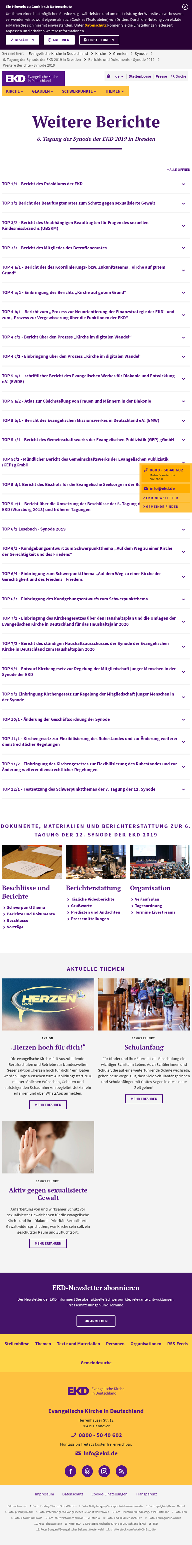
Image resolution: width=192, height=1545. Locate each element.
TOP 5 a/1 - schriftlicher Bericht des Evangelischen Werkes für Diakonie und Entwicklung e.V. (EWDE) (88, 378)
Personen (115, 1343)
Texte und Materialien (78, 1343)
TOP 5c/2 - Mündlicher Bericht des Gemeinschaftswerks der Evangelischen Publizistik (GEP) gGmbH (85, 462)
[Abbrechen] (185, 7)
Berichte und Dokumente (31, 914)
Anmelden (99, 1321)
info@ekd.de (162, 488)
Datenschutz (95, 25)
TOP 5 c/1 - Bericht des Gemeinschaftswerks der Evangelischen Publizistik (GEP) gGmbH (88, 439)
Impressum (44, 1493)
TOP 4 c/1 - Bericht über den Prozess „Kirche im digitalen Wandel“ (67, 337)
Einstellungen (101, 40)
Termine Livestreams (155, 912)
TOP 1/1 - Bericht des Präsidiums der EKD (42, 184)
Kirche (101, 53)
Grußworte (81, 905)
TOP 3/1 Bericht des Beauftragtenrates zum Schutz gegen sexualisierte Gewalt (78, 203)
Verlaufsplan (147, 899)
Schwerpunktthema (26, 907)
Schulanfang (144, 1047)
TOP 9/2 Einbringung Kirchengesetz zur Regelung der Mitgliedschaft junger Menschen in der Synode (88, 697)
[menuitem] (108, 76)
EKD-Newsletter (162, 497)
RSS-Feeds (177, 1343)
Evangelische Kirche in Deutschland (59, 53)
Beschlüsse (17, 920)
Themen (112, 91)
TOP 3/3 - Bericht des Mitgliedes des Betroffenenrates (54, 248)
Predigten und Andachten (95, 912)
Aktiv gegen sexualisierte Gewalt (48, 1194)
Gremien (120, 53)
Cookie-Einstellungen (110, 1493)
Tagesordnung (148, 905)
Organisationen (145, 1343)
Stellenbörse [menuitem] (140, 76)
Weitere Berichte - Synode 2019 (29, 65)
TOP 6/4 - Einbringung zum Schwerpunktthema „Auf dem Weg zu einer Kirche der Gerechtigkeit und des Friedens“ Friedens (81, 576)
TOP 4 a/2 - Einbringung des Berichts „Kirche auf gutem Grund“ (64, 292)
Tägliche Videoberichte (92, 899)
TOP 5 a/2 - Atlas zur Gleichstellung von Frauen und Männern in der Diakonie (76, 401)
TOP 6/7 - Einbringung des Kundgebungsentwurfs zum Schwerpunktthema (75, 599)
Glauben (41, 91)
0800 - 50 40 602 (166, 470)
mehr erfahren (48, 1104)
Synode (141, 53)
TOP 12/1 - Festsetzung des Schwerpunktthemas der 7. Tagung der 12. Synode (78, 789)
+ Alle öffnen (178, 169)
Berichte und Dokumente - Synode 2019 (121, 59)
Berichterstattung (93, 888)
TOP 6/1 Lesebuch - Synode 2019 (34, 529)
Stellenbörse (16, 1343)
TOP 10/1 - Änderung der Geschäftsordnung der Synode (56, 719)
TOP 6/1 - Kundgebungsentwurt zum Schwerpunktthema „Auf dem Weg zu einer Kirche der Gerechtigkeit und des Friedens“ (87, 551)
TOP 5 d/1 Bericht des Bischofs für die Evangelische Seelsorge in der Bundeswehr (81, 484)
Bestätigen (24, 40)
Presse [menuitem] (161, 76)
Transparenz (146, 1493)
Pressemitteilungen (90, 918)
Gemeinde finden (162, 506)
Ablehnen (61, 40)
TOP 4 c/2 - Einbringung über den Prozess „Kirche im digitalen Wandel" (72, 356)
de (117, 76)
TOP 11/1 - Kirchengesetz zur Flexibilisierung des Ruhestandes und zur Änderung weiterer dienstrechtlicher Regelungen (90, 741)
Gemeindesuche (96, 1362)
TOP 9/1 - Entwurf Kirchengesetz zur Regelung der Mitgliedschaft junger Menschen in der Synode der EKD (89, 671)
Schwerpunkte (77, 91)
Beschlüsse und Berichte (26, 892)
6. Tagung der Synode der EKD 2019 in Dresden (42, 59)
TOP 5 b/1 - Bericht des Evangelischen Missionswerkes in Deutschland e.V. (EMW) (80, 420)
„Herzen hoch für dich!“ (48, 1047)
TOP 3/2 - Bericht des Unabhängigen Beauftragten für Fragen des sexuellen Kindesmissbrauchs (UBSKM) (75, 225)
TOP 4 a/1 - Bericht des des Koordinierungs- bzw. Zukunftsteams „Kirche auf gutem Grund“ (83, 270)
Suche (181, 76)
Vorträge (15, 927)
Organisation (150, 888)
